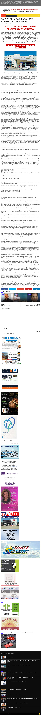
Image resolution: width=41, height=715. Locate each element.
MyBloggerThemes (15, 713)
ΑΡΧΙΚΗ (3, 15)
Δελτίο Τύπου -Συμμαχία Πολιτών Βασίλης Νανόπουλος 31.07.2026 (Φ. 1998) (21, 672)
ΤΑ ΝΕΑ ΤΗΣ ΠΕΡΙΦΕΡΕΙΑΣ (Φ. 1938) (14, 694)
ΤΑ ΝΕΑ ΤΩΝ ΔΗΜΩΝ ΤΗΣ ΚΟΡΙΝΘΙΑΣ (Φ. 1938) (16, 689)
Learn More (19, 4)
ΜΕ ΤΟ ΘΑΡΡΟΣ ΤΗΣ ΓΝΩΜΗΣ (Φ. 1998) (6, 299)
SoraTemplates (6, 713)
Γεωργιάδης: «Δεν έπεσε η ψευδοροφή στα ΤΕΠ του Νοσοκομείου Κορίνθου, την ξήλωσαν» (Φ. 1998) (33, 298)
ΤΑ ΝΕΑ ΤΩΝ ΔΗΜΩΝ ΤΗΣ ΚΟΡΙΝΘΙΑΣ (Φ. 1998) (16, 681)
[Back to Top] (39, 714)
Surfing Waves (16, 443)
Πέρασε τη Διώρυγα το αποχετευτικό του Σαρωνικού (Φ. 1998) (20, 299)
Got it (23, 4)
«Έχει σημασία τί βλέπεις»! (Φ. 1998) (14, 707)
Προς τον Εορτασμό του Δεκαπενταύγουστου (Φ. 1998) (17, 703)
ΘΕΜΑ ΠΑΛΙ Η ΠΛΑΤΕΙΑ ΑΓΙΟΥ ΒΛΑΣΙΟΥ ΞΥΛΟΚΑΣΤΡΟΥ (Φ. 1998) (20, 677)
